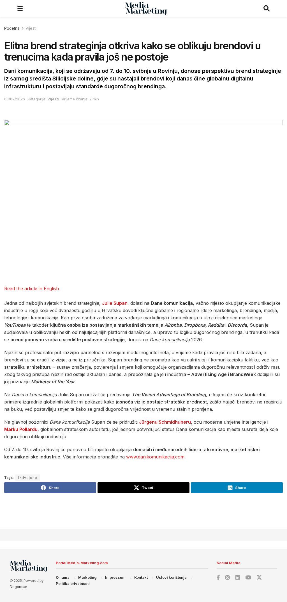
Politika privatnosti (73, 583)
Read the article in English (31, 288)
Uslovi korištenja (171, 577)
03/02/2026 (14, 99)
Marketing (87, 577)
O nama (63, 577)
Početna (12, 28)
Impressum (115, 577)
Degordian (18, 587)
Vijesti (31, 28)
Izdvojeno (27, 478)
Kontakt (141, 577)
